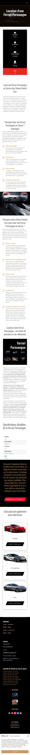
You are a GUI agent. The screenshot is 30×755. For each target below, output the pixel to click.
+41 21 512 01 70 (7, 647)
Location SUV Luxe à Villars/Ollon (9, 684)
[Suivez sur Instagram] (15, 713)
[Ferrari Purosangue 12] (23, 352)
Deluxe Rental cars (15, 727)
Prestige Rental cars (15, 725)
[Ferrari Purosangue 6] (15, 358)
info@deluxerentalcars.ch (9, 652)
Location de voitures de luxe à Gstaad (10, 676)
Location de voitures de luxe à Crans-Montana (12, 679)
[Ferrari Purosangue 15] (7, 352)
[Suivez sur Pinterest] (12, 713)
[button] (28, 736)
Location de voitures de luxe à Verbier (10, 683)
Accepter (15, 751)
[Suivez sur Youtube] (20, 713)
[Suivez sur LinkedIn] (18, 713)
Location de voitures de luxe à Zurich (10, 681)
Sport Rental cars (15, 724)
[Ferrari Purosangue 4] (23, 358)
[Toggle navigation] (27, 3)
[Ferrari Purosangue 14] (15, 352)
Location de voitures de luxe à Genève (10, 671)
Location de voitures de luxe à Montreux (11, 678)
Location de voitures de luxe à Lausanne (11, 673)
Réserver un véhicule (14, 499)
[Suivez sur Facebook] (9, 713)
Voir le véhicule (14, 544)
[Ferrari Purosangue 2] (7, 358)
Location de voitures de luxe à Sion (10, 674)
